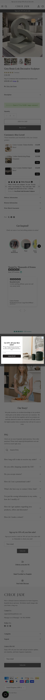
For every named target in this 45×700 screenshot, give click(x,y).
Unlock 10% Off (11, 356)
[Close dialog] (42, 338)
